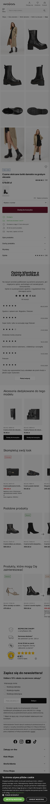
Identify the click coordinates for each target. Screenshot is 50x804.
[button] (25, 795)
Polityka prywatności (17, 793)
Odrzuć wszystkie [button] (36, 799)
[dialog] (25, 402)
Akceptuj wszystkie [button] (14, 799)
